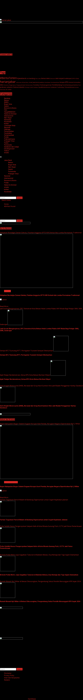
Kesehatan (8, 122)
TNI (6, 89)
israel (30, 82)
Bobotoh (52, 78)
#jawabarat (21, 78)
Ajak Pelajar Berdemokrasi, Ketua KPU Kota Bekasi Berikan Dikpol (25, 375)
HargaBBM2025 (9, 112)
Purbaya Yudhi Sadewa (31, 87)
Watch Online (6, 200)
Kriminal (71, 82)
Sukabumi (54, 87)
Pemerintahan (9, 131)
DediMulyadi (68, 78)
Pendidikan (36, 85)
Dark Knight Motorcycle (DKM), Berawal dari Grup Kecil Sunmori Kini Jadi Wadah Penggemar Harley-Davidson (41, 386)
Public (6, 143)
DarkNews (32, 699)
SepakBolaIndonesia (44, 87)
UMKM (9, 89)
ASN (27, 78)
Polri (79, 85)
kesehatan (47, 82)
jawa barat (36, 82)
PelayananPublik (20, 85)
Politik (6, 137)
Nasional (7, 127)
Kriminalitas (77, 82)
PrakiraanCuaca (9, 139)
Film (5, 110)
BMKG (48, 78)
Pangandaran (12, 85)
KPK (66, 82)
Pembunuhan (29, 85)
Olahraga (7, 129)
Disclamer (8, 673)
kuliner (6, 124)
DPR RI (74, 78)
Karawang (7, 120)
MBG (1, 85)
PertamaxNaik (9, 135)
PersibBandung (57, 85)
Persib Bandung (66, 85)
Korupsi (62, 82)
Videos (6, 151)
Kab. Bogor (8, 118)
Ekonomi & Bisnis (10, 108)
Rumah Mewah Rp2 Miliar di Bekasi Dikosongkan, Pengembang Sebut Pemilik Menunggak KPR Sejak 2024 (40, 581)
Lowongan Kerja (9, 125)
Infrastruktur (25, 82)
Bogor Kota (8, 104)
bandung (32, 78)
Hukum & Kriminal (10, 114)
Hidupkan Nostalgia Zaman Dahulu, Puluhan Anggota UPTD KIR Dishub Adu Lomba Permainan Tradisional (40, 232)
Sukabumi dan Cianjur (11, 147)
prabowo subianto (6, 87)
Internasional (8, 116)
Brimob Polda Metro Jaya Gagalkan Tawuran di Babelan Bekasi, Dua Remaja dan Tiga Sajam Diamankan (39, 555)
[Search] (0, 195)
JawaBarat (41, 82)
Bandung (7, 98)
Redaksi (7, 680)
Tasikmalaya (60, 87)
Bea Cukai (38, 78)
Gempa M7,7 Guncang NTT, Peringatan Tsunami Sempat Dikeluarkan (26, 350)
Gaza (77, 78)
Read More (4, 306)
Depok (6, 106)
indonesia (18, 82)
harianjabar (8, 82)
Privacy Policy (9, 675)
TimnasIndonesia (70, 87)
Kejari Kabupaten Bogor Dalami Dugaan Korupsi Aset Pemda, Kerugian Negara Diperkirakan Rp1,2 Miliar (40, 424)
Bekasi (43, 78)
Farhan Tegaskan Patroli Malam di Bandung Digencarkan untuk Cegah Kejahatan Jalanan (34, 500)
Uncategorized (9, 149)
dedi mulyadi (59, 78)
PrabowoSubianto (18, 87)
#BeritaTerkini (8, 78)
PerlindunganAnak (46, 85)
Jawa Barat (8, 160)
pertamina (75, 85)
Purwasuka (8, 145)
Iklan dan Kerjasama (11, 678)
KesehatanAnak (55, 82)
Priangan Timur (9, 141)
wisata (6, 153)
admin (4, 299)
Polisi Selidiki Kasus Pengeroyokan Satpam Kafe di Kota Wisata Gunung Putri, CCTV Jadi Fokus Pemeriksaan (41, 526)
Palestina (6, 85)
